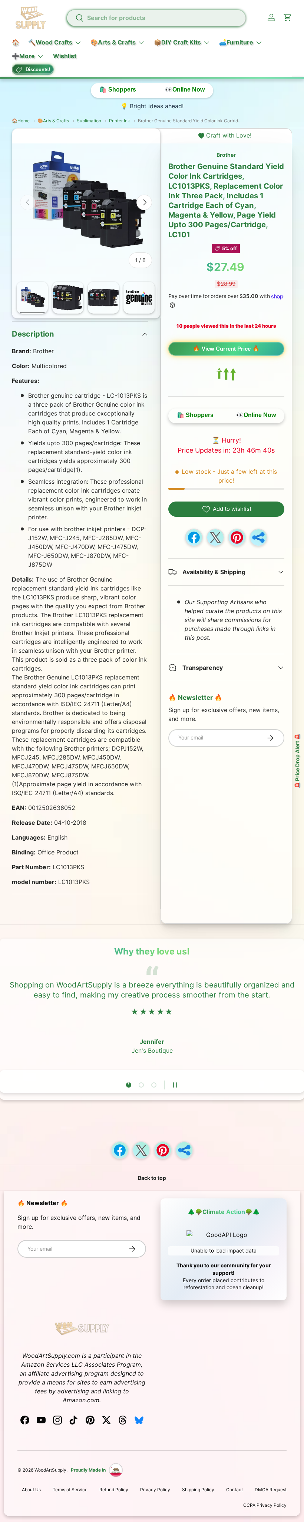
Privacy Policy (155, 1489)
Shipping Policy (198, 1489)
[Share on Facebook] (194, 537)
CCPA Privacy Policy (265, 1505)
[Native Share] (258, 537)
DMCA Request (271, 1489)
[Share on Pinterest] (237, 537)
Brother (226, 155)
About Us (31, 1489)
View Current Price (226, 348)
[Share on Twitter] (215, 537)
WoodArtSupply (50, 1470)
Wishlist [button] (64, 56)
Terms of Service (70, 1489)
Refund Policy (113, 1489)
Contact (234, 1489)
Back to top (152, 1178)
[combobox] (156, 18)
